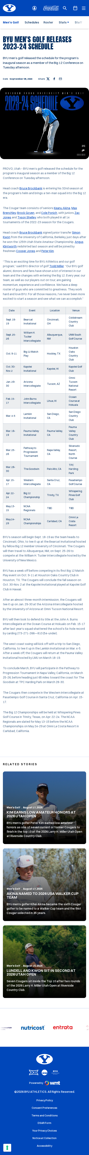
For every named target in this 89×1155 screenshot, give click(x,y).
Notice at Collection (44, 1138)
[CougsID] (34, 8)
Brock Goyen (25, 213)
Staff (78, 22)
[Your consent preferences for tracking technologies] (7, 1148)
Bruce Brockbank (30, 188)
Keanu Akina (62, 208)
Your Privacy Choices (44, 1130)
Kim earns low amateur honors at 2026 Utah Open (41, 814)
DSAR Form (44, 1123)
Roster (48, 22)
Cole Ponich (49, 213)
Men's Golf (13, 807)
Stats (63, 22)
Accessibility (44, 1145)
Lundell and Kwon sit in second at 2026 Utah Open (41, 972)
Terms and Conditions (44, 1115)
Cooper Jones (25, 251)
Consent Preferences (44, 1107)
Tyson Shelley (26, 217)
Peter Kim (47, 251)
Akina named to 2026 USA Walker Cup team (42, 895)
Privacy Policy (44, 1100)
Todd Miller (56, 266)
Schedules (32, 22)
